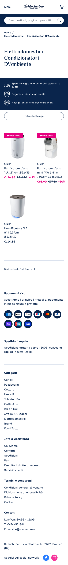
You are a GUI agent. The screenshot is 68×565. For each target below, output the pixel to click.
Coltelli (8, 379)
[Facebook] (46, 558)
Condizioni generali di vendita (23, 487)
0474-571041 (15, 524)
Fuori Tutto (11, 428)
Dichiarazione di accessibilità (23, 492)
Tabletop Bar (12, 399)
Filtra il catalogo (34, 116)
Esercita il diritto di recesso (22, 465)
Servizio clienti (13, 470)
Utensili (9, 394)
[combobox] (34, 20)
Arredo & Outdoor (15, 413)
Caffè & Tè (11, 404)
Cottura (9, 389)
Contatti (9, 450)
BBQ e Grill (11, 409)
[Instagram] (54, 558)
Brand (8, 423)
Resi (7, 460)
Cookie (8, 502)
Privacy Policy (13, 497)
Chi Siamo (11, 445)
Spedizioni (11, 455)
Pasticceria (11, 384)
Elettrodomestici (15, 418)
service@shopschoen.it (22, 529)
